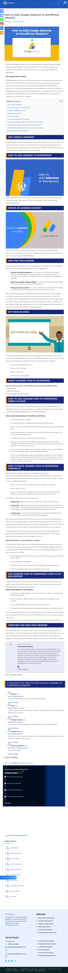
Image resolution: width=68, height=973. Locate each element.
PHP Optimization (45, 927)
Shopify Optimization (46, 921)
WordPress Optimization (47, 918)
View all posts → (23, 669)
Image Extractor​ (14, 847)
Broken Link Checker (15, 874)
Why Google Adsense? (15, 105)
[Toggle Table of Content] (60, 101)
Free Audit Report (7, 877)
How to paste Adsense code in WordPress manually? (24, 125)
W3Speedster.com (40, 970)
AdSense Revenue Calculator (17, 885)
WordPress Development (47, 955)
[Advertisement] (34, 819)
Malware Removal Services (48, 932)
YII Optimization (44, 950)
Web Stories (16, 970)
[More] (1, 32)
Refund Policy (43, 969)
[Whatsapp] (1, 19)
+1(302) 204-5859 (12, 944)
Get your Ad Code (13, 116)
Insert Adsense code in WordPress (19, 119)
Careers (23, 970)
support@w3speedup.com (17, 947)
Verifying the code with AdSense (19, 131)
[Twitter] (1, 15)
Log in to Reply (13, 702)
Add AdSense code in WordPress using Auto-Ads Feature (26, 128)
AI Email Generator (15, 858)
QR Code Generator (15, 891)
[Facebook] (1, 11)
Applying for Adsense (14, 113)
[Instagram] (1, 24)
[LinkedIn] (39, 667)
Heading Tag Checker (15, 869)
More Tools (13, 896)
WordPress (9, 72)
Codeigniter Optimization (47, 944)
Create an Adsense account (16, 110)
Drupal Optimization (45, 929)
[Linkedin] (1, 28)
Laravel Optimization (46, 947)
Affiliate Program (24, 969)
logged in (16, 763)
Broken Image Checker (16, 864)
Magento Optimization (46, 924)
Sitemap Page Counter (16, 853)
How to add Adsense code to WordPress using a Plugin (25, 122)
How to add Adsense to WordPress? (19, 107)
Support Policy (34, 969)
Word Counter (13, 880)
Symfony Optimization (46, 952)
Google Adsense (16, 675)
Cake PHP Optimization (46, 941)
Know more (8, 803)
